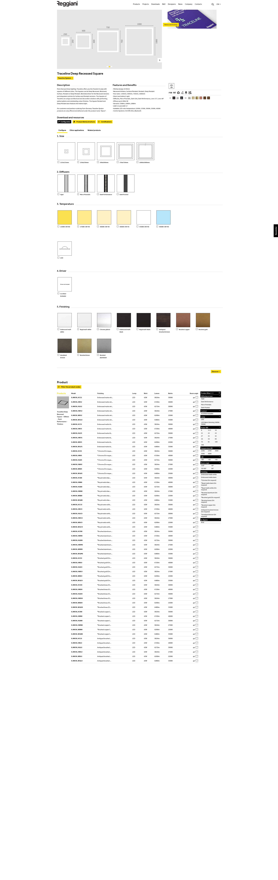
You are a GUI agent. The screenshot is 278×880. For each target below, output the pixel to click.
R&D (163, 4)
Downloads (155, 4)
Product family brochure (85, 122)
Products (136, 4)
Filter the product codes (70, 387)
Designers (172, 4)
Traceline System (64, 78)
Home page (69, 4)
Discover (215, 371)
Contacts (198, 4)
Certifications (106, 122)
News (180, 4)
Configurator (65, 122)
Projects (145, 4)
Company (188, 4)
